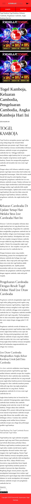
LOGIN (7, 9)
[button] (4, 492)
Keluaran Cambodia (6, 224)
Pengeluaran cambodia (6, 300)
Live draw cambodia (6, 368)
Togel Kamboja (4, 13)
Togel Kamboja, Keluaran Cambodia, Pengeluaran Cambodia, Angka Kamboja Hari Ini (13, 15)
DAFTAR (23, 9)
